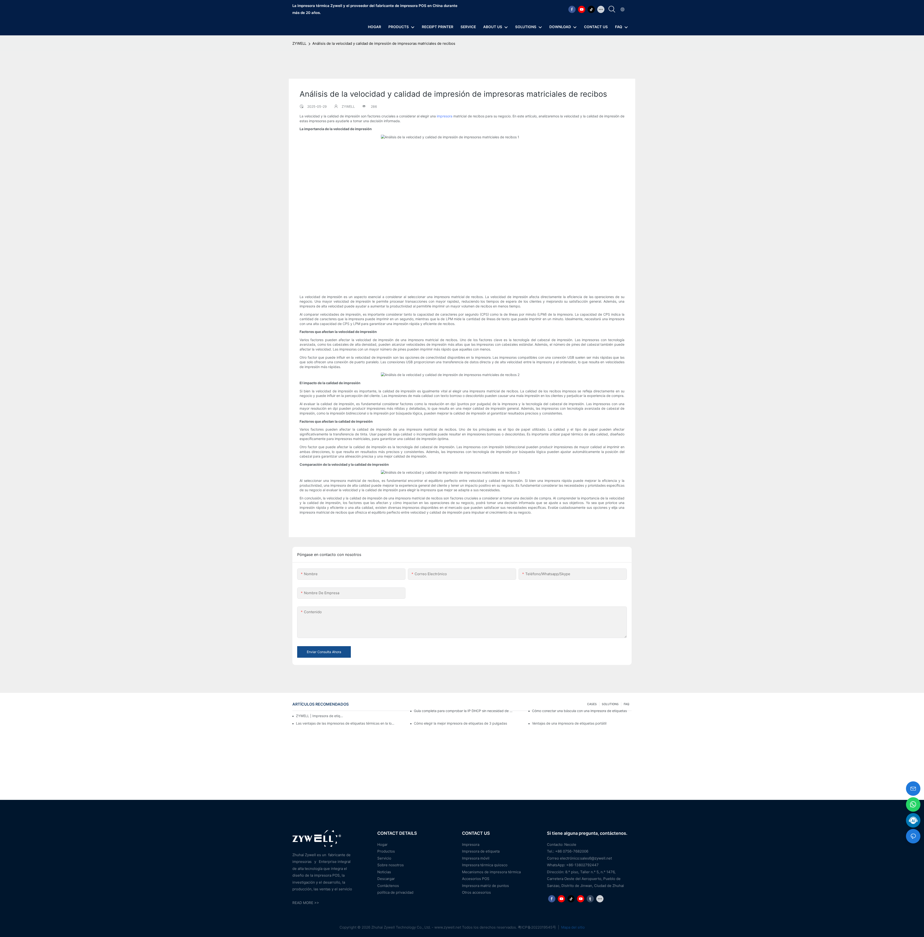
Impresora (470, 844)
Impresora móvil (475, 858)
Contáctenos (388, 885)
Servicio (384, 858)
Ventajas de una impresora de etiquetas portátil (569, 723)
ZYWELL (299, 43)
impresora (444, 116)
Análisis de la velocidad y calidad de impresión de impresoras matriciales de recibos (383, 43)
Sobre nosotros (390, 865)
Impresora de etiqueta (481, 851)
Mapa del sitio (572, 927)
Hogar (382, 844)
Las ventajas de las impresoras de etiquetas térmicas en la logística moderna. (346, 723)
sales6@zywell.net (596, 858)
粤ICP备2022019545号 (537, 927)
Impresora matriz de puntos (485, 885)
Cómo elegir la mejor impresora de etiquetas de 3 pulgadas (460, 723)
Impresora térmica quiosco (484, 865)
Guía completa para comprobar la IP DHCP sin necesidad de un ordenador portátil (463, 711)
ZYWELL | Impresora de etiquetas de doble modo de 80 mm (320, 716)
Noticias (384, 872)
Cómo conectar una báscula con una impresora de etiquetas (579, 711)
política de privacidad (395, 892)
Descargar (386, 878)
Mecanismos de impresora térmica (491, 872)
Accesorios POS (475, 878)
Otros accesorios (476, 892)
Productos (386, 851)
